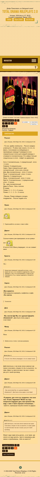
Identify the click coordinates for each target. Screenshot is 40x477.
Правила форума (25, 117)
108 (34, 351)
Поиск (32, 117)
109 (34, 382)
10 (12, 123)
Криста (7, 256)
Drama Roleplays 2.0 (20, 11)
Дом (6, 308)
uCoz (23, 473)
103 (34, 234)
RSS (30, 17)
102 (34, 209)
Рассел (4, 130)
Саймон (10, 130)
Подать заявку (19, 19)
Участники (17, 117)
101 (34, 142)
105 (34, 287)
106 (34, 311)
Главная (9, 19)
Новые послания (8, 117)
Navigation (8, 60)
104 (34, 259)
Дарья (6, 230)
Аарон (6, 283)
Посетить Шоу (29, 19)
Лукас (6, 205)
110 (34, 416)
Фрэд (6, 326)
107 (34, 330)
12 (3, 126)
